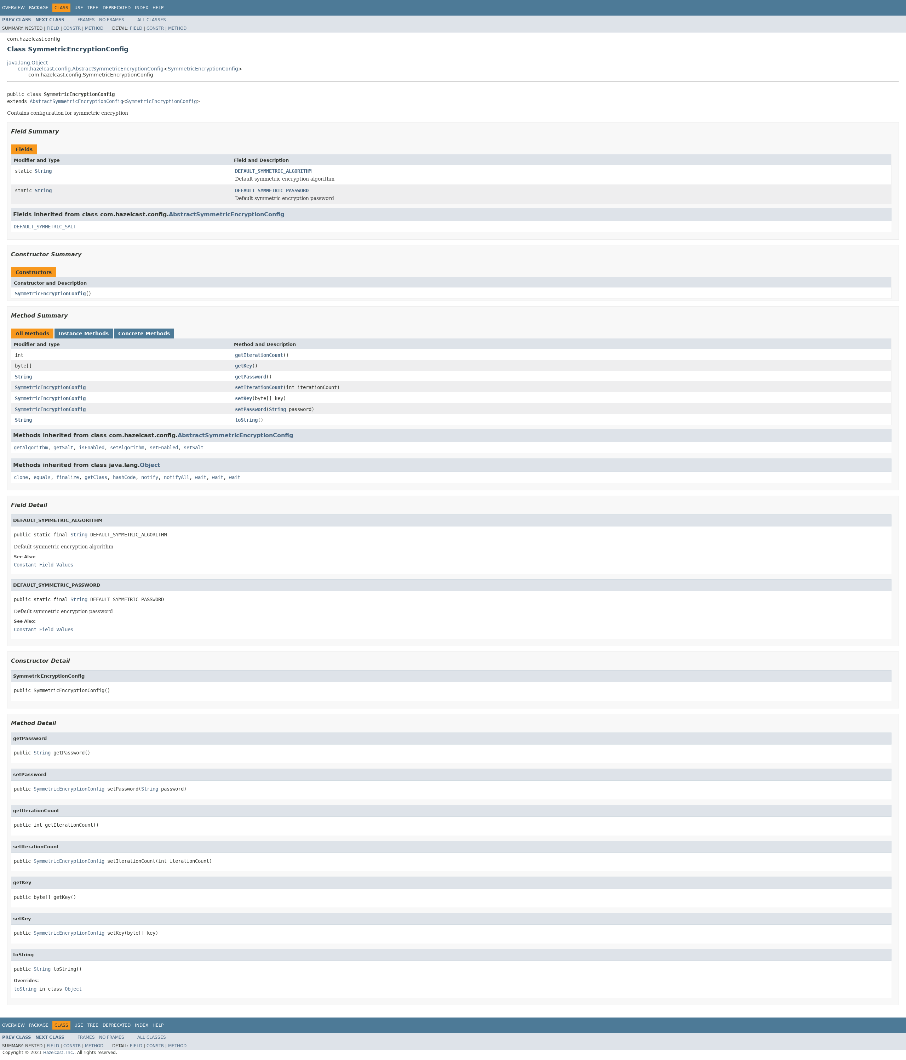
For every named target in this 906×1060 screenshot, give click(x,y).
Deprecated (117, 7)
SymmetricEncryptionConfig (203, 69)
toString (246, 420)
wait (200, 477)
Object (150, 465)
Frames (86, 19)
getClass (96, 477)
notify (149, 477)
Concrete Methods (144, 333)
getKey (243, 366)
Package (38, 7)
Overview (13, 7)
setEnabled (164, 447)
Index (141, 7)
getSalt (63, 447)
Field (53, 28)
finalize (67, 477)
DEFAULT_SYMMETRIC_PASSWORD (272, 190)
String (43, 171)
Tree (92, 7)
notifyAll (176, 477)
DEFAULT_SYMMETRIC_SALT (45, 226)
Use (78, 7)
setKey (243, 398)
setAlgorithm (127, 447)
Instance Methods (84, 333)
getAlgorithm (31, 447)
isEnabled (91, 447)
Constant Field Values (43, 565)
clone (21, 477)
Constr (72, 28)
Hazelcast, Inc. (58, 1052)
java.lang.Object (27, 62)
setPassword (250, 409)
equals (42, 477)
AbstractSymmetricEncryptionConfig (76, 101)
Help (158, 7)
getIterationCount (259, 355)
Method (94, 28)
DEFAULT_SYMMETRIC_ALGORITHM (273, 171)
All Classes (151, 19)
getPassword (250, 377)
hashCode (124, 477)
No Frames (111, 19)
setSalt (193, 447)
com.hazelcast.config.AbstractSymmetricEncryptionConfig (91, 69)
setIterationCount (259, 387)
